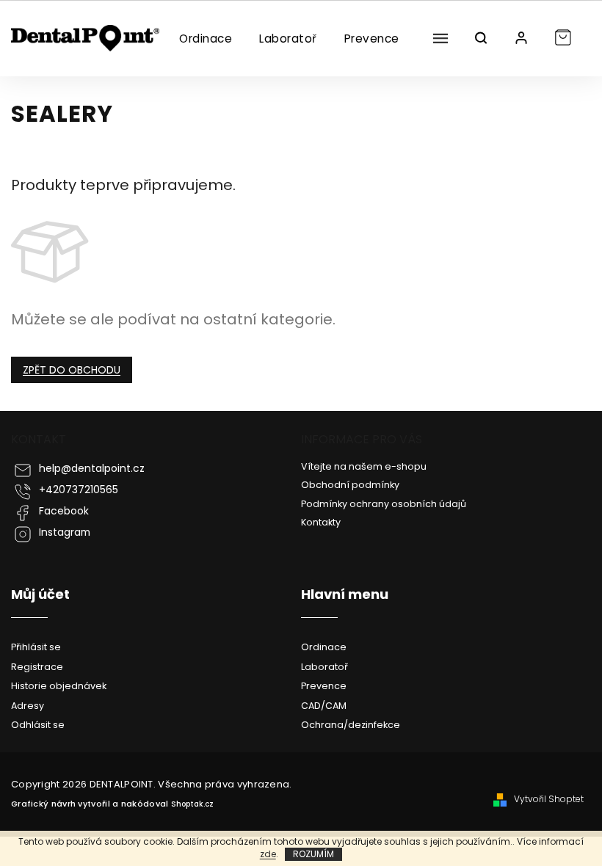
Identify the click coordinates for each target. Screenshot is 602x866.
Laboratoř (324, 667)
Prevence (324, 686)
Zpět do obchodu (71, 370)
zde (268, 854)
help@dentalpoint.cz (92, 469)
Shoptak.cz (192, 804)
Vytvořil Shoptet (549, 799)
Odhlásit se (38, 724)
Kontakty (321, 522)
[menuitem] (205, 39)
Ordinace (324, 647)
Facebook (64, 511)
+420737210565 (78, 490)
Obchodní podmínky (350, 485)
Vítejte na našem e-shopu (364, 466)
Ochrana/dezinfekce (350, 724)
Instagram (64, 532)
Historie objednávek (58, 686)
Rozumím (313, 854)
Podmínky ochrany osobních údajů (383, 504)
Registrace (37, 667)
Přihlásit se (36, 647)
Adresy (27, 705)
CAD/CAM (324, 705)
